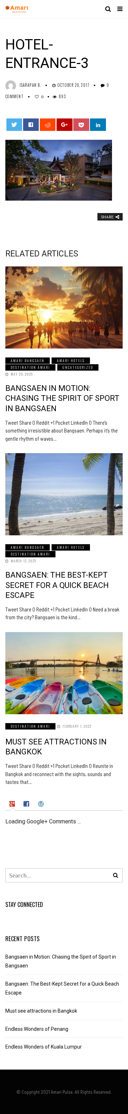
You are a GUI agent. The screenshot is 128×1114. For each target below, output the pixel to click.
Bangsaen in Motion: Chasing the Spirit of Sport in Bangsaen (62, 398)
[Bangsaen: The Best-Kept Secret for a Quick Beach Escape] (64, 494)
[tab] (13, 804)
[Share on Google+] (65, 124)
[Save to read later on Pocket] (81, 124)
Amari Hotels (71, 360)
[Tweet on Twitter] (14, 124)
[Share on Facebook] (31, 124)
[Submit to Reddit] (48, 124)
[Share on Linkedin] (98, 124)
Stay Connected (24, 904)
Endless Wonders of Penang (36, 1029)
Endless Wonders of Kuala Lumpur (43, 1047)
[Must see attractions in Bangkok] (64, 673)
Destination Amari (30, 367)
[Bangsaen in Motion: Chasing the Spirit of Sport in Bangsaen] (64, 307)
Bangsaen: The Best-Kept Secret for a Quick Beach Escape (57, 585)
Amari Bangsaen (27, 360)
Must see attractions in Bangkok (41, 1011)
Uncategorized (78, 367)
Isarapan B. (30, 85)
